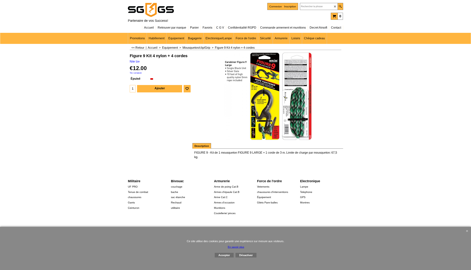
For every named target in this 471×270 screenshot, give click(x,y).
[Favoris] (187, 88)
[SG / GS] (160, 10)
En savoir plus (236, 246)
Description (201, 145)
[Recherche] (340, 6)
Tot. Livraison (136, 73)
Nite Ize (135, 61)
